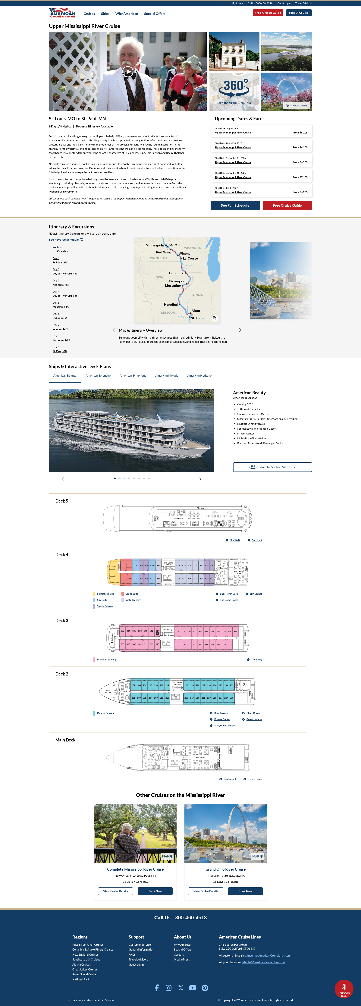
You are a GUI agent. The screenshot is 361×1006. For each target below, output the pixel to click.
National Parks (81, 979)
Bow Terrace (221, 713)
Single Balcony (105, 606)
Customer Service (140, 944)
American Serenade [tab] (98, 375)
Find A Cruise (299, 12)
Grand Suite (132, 593)
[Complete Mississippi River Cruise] (135, 833)
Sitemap (110, 1000)
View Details (118, 891)
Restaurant (230, 779)
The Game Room (229, 599)
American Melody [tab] (166, 375)
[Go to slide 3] (124, 478)
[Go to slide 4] (129, 478)
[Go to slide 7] (144, 478)
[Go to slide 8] (148, 478)
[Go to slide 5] (134, 478)
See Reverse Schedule (64, 239)
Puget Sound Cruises (85, 974)
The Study (256, 659)
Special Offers (182, 949)
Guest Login (284, 3)
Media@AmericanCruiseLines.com (263, 962)
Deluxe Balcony (105, 713)
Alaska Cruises (81, 964)
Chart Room (253, 713)
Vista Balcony (133, 599)
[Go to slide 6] (139, 478)
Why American (183, 944)
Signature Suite (105, 593)
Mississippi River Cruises (88, 944)
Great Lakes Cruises (85, 969)
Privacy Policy (76, 1000)
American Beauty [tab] (65, 375)
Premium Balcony (106, 659)
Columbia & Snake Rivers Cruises (92, 949)
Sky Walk (235, 540)
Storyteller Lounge (224, 725)
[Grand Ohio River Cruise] (225, 833)
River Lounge (255, 779)
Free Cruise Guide (268, 12)
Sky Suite (102, 599)
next (200, 479)
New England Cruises (85, 954)
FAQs (132, 954)
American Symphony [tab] (133, 375)
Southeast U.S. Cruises (86, 959)
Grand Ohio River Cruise (226, 869)
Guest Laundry (254, 719)
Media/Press (182, 959)
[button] (80, 260)
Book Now (161, 891)
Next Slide (240, 330)
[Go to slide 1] (114, 478)
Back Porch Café (229, 593)
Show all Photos (299, 105)
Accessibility (95, 1000)
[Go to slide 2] (119, 478)
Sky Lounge (256, 593)
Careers (179, 954)
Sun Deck (257, 540)
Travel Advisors (303, 3)
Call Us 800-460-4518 (260, 3)
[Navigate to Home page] (62, 12)
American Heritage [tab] (199, 375)
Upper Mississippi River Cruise (233, 132)
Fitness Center (222, 719)
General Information (141, 949)
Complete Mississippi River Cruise (135, 869)
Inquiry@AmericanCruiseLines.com (268, 955)
